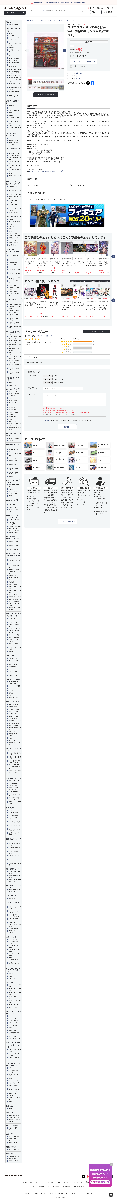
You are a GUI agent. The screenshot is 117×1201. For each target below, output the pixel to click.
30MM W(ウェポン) (14, 285)
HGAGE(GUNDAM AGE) (15, 75)
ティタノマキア (13, 489)
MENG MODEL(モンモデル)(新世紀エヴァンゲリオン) (15, 766)
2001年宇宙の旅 (13, 1025)
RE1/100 (11, 115)
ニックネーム (33, 388)
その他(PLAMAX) (13, 532)
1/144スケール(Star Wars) (14, 946)
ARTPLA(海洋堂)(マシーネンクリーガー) (14, 916)
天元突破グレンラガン (15, 709)
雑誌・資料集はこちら (15, 1149)
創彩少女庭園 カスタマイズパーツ (15, 591)
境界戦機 (11, 414)
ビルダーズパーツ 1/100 (13, 205)
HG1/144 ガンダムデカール (15, 191)
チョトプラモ (12, 978)
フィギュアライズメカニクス (15, 373)
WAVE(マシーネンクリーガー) (15, 912)
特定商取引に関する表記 (56, 1193)
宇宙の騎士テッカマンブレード (15, 728)
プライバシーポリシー (39, 1193)
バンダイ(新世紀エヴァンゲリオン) (15, 754)
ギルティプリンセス (14, 520)
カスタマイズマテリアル (15, 294)
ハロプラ (11, 419)
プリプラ (78, 79)
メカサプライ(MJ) (13, 622)
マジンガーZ (12, 740)
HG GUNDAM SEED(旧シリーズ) (15, 88)
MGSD (10, 173)
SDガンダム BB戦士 (14, 155)
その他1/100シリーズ (14, 125)
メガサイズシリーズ (14, 140)
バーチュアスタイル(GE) (14, 625)
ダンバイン (12, 405)
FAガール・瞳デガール (15, 599)
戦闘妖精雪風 (12, 1030)
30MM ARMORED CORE (13, 256)
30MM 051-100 (13, 262)
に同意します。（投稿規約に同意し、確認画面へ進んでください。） (68, 420)
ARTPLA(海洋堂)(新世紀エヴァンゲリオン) (14, 762)
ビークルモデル (13, 939)
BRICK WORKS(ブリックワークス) (15, 920)
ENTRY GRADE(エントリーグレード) (15, 39)
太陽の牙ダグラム (13, 704)
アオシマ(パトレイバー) (14, 860)
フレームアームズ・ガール (15, 561)
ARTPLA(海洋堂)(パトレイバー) (14, 852)
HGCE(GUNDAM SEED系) (15, 55)
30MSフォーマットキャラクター (15, 307)
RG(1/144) (11, 226)
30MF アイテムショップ (14, 274)
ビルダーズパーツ (13, 240)
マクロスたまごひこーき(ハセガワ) (15, 788)
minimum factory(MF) (12, 523)
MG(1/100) (12, 219)
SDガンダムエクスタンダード (15, 166)
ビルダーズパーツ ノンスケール (15, 209)
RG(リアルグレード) (14, 36)
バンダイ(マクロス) (14, 781)
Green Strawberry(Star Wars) (13, 959)
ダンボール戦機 (13, 400)
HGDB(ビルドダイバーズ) (15, 84)
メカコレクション (13, 421)
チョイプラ (12, 974)
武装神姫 (11, 582)
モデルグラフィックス (15, 1117)
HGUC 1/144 (12, 33)
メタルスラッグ (13, 1068)
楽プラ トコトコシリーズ (15, 1086)
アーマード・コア (13, 1080)
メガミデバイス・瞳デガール (15, 604)
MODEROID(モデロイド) (14, 485)
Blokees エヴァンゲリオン (15, 455)
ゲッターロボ (12, 738)
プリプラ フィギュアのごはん (15, 986)
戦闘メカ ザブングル (14, 707)
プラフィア (12, 976)
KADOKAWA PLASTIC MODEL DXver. (14, 542)
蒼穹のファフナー (13, 725)
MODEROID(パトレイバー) (14, 844)
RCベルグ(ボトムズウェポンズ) (14, 830)
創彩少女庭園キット (14, 584)
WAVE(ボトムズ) (13, 813)
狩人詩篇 (11, 693)
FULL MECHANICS (14, 110)
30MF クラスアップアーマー (14, 270)
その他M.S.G (12, 651)
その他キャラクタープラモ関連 (14, 1120)
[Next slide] (64, 50)
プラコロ (11, 440)
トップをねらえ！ (13, 714)
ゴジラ (10, 1016)
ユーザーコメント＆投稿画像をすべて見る (96, 331)
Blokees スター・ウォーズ (15, 465)
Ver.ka (10, 108)
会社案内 (26, 1193)
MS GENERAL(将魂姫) (14, 686)
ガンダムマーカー (13, 1143)
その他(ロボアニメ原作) (14, 743)
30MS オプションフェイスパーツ (14, 323)
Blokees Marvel (13, 449)
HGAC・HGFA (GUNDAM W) (12, 66)
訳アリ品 (11, 1108)
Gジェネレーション (14, 153)
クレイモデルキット (14, 392)
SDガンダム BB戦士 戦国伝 (15, 158)
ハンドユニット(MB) (14, 628)
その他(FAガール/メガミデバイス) (14, 608)
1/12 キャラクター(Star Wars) (13, 942)
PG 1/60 (11, 138)
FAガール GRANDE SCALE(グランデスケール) (15, 565)
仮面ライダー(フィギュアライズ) (15, 353)
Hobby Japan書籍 (14, 1115)
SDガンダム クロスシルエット (15, 170)
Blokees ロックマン (14, 458)
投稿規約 (46, 420)
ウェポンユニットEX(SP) (13, 640)
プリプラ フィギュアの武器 (15, 993)
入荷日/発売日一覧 (14, 1156)
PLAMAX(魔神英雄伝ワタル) (15, 876)
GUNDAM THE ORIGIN (15, 69)
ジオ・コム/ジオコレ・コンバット (15, 1050)
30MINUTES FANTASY (15, 267)
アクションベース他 (14, 238)
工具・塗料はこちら (14, 1136)
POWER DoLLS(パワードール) (15, 1071)
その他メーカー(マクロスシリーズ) (15, 803)
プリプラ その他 (13, 1007)
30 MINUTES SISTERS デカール (15, 327)
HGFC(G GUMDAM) (14, 58)
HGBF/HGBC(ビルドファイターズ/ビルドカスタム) (15, 79)
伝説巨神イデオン (13, 716)
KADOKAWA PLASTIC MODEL (14, 546)
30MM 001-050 (13, 260)
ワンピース (12, 1078)
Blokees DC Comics (14, 452)
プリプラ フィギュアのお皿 (15, 1001)
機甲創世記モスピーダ (15, 721)
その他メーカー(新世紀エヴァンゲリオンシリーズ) (15, 772)
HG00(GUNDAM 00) (14, 60)
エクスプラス (12, 1036)
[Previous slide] (27, 50)
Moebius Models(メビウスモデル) (15, 1033)
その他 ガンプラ (13, 245)
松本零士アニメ (13, 1093)
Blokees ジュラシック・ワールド (14, 473)
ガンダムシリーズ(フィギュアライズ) (15, 337)
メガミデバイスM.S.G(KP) (13, 619)
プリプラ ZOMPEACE (14, 1005)
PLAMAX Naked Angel (15, 526)
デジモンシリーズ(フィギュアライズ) (15, 341)
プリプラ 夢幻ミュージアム (15, 997)
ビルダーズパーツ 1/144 (13, 201)
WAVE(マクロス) (13, 792)
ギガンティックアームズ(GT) (14, 644)
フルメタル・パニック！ (14, 1075)
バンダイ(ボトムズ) (14, 810)
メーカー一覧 (12, 1158)
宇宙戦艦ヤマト (13, 417)
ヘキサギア (12, 669)
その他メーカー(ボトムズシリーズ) (15, 834)
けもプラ (11, 695)
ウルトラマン (12, 1018)
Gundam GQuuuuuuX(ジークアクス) (15, 43)
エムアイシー (79, 73)
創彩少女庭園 (12, 667)
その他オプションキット (15, 1058)
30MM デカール (13, 291)
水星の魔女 (12, 48)
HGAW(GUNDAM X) (14, 63)
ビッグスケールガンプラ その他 (15, 143)
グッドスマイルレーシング (15, 510)
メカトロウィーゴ (13, 898)
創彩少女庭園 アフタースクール (15, 587)
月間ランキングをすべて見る (99, 281)
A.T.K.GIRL (11, 688)
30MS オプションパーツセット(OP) (14, 315)
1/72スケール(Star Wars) (14, 954)
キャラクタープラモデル (14, 1098)
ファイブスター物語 (14, 1083)
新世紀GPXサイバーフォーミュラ (14, 891)
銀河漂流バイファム (14, 403)
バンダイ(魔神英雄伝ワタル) (15, 872)
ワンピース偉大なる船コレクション (15, 395)
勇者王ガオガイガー (14, 711)
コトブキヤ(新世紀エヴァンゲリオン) (15, 758)
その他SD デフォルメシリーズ (15, 177)
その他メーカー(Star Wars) (14, 964)
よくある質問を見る (66, 521)
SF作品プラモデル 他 (14, 1039)
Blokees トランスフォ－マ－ (15, 469)
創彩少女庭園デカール (15, 601)
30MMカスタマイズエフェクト (14, 288)
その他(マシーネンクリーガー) (15, 932)
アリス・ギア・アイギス (15, 579)
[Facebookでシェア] (92, 83)
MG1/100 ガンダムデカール (15, 187)
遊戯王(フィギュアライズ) (15, 345)
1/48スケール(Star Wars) (14, 950)
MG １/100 (11, 106)
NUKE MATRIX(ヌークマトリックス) (14, 682)
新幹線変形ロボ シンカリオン (15, 735)
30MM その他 (12, 264)
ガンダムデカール (13, 242)
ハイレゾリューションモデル (15, 122)
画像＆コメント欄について (44, 336)
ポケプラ (11, 383)
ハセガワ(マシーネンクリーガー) (15, 908)
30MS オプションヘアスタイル (14, 319)
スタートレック (13, 1023)
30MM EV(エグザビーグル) (14, 282)
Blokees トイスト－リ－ (15, 461)
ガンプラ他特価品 (13, 24)
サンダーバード (13, 1028)
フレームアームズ (13, 658)
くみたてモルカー (13, 493)
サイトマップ (89, 1193)
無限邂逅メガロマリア (15, 597)
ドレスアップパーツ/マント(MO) (15, 648)
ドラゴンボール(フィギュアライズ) (15, 357)
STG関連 (11, 1095)
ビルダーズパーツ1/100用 (15, 128)
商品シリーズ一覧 (13, 1161)
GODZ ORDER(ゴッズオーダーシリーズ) (14, 529)
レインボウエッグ (13, 929)
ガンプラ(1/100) (13, 233)
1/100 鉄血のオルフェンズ (14, 118)
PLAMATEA (12, 505)
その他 (10, 1102)
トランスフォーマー (14, 1021)
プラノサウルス (13, 398)
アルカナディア (13, 594)
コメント (31, 394)
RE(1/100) (11, 228)
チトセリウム (12, 507)
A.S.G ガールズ (13, 690)
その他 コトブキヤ (14, 675)
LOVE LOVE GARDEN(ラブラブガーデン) (15, 924)
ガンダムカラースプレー (15, 1139)
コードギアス (12, 410)
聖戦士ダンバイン (13, 718)
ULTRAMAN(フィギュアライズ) (15, 349)
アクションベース (13, 212)
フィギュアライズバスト (15, 365)
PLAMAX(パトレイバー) (14, 848)
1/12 (76, 76)
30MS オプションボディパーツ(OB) (14, 311)
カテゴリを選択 (10, 13)
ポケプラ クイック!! (14, 385)
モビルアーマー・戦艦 (15, 235)
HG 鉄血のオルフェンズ (14, 51)
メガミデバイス (13, 575)
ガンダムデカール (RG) (15, 194)
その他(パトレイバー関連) (15, 864)
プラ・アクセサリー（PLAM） (14, 1054)
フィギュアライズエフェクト (15, 369)
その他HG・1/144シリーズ (15, 92)
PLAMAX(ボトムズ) (14, 815)
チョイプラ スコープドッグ (15, 818)
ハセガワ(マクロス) (14, 785)
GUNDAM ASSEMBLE (14, 438)
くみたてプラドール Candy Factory (14, 1090)
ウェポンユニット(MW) (15, 635)
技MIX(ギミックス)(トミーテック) (15, 799)
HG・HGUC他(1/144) (14, 221)
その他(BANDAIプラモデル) (15, 428)
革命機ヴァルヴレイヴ (15, 412)
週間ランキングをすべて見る (79, 281)
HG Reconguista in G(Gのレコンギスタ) (14, 72)
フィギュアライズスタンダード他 (15, 361)
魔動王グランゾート (14, 732)
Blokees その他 (13, 476)
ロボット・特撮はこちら (15, 1129)
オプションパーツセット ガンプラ (15, 96)
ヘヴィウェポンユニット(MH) (15, 631)
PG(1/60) (11, 224)
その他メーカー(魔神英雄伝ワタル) (15, 880)
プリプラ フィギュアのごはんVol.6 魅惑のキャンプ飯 (46, 171)
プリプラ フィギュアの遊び (15, 990)
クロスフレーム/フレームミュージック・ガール (15, 571)
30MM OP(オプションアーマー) (14, 278)
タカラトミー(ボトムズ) (14, 826)
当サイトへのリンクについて (74, 1193)
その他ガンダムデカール (15, 197)
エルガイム (12, 407)
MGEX (10, 113)
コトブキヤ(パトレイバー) (15, 856)
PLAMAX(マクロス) (14, 783)
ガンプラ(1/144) (13, 231)
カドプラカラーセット (15, 549)
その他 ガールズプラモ (15, 698)
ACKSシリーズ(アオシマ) (14, 795)
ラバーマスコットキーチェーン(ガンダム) (15, 424)
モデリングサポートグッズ (15, 672)
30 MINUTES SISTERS (15, 304)
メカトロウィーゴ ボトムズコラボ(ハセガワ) (15, 822)
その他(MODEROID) (14, 496)
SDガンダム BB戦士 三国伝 (15, 162)
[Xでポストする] (88, 83)
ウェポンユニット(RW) (15, 637)
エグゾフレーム (13, 491)
